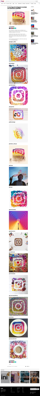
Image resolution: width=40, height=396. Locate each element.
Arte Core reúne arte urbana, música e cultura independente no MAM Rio (34, 29)
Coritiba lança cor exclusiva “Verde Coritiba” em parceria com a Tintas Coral (34, 36)
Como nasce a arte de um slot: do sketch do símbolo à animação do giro (34, 43)
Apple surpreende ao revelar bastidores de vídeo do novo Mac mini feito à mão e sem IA (34, 13)
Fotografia (10, 366)
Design (8, 366)
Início (1, 5)
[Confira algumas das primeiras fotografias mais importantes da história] (34, 377)
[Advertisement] (35, 55)
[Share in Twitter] (26, 366)
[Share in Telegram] (27, 366)
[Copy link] (28, 366)
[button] (38, 3)
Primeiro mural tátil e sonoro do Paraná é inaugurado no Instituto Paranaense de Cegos (34, 21)
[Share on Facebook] (25, 366)
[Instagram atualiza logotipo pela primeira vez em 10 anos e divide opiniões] (24, 377)
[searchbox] (20, 1)
